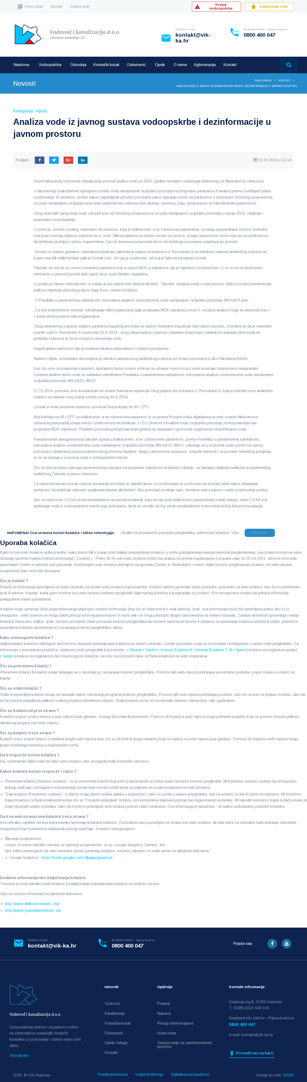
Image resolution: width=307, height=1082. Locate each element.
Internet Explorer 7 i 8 (213, 650)
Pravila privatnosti (112, 1074)
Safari (7, 656)
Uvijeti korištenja (149, 1074)
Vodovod (112, 1004)
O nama (180, 65)
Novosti (56, 6)
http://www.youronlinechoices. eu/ (33, 910)
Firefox (151, 650)
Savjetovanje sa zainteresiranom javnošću (184, 1045)
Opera (240, 650)
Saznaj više (19, 1055)
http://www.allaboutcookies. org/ (32, 904)
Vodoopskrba (50, 65)
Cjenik (160, 65)
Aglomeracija (205, 65)
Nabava (164, 1013)
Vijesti (41, 111)
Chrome (135, 650)
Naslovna (21, 65)
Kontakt (230, 65)
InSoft (288, 1075)
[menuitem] (21, 65)
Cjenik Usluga (116, 1043)
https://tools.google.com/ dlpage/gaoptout (77, 858)
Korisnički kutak (106, 65)
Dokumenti (136, 65)
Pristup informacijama (175, 1023)
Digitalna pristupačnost (190, 1074)
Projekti (163, 1004)
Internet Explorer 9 (176, 650)
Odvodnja (78, 65)
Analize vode (80, 6)
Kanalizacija (114, 1013)
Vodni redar (166, 1033)
